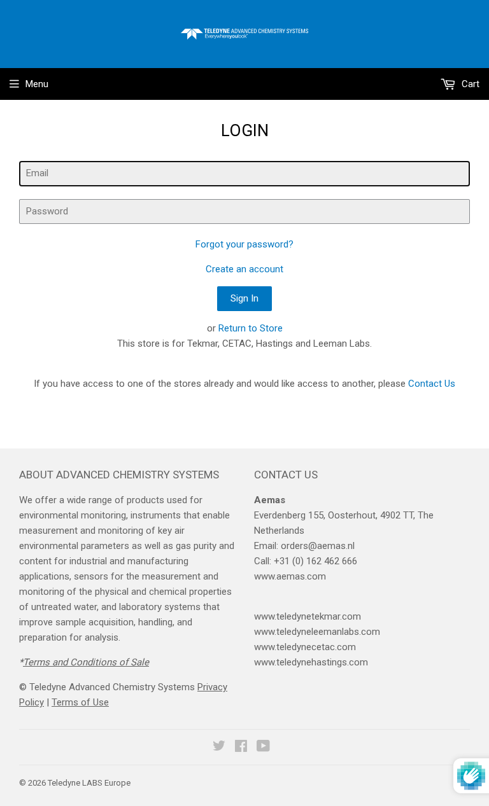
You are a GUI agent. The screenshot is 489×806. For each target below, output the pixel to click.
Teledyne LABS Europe (89, 783)
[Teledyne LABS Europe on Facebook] (241, 747)
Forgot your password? (244, 244)
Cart (469, 84)
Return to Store (250, 328)
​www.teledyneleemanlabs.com (317, 631)
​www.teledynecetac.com (305, 647)
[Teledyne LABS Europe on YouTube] (263, 747)
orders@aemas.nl (318, 546)
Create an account (244, 269)
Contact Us (431, 383)
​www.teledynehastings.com (311, 662)
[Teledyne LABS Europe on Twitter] (219, 747)
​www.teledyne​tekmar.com (307, 616)
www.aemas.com (290, 576)
